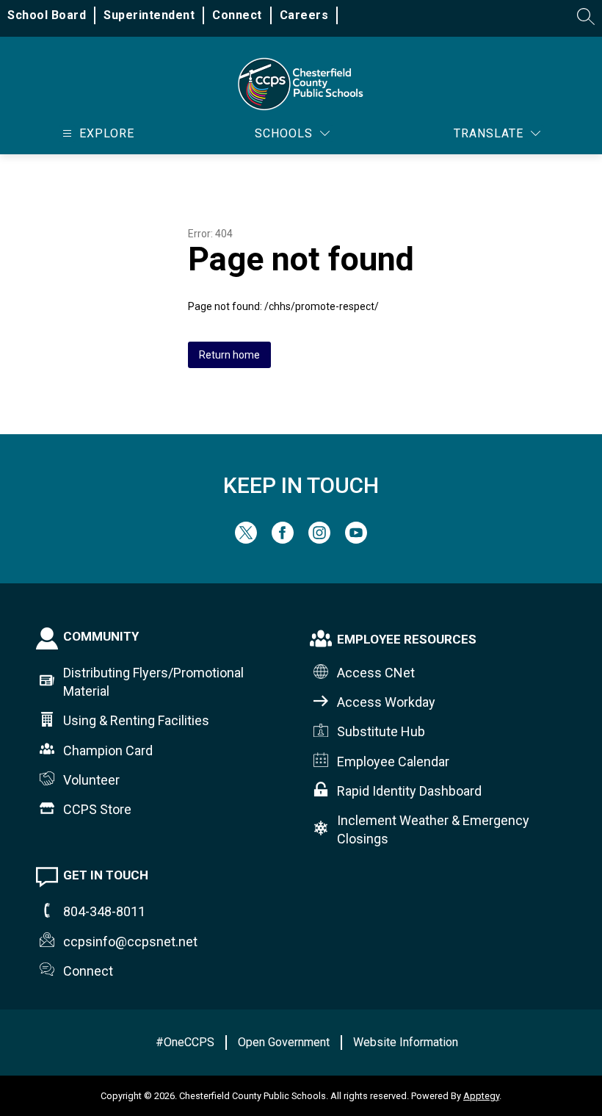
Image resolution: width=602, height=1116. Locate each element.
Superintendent (149, 15)
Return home (229, 355)
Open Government (284, 1042)
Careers (304, 15)
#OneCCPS (185, 1042)
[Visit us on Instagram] (319, 540)
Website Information (405, 1042)
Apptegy (481, 1095)
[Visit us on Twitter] (246, 540)
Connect (237, 15)
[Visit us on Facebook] (283, 540)
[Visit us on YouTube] (356, 540)
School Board (46, 15)
